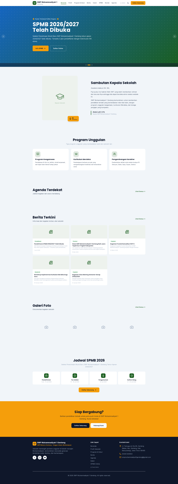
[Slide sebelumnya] (3, 36)
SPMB (101, 3)
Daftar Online (58, 48)
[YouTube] (45, 457)
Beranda (63, 3)
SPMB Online (95, 464)
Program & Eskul (79, 3)
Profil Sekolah (95, 449)
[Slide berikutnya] (175, 36)
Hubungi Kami (99, 425)
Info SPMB (39, 48)
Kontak (107, 3)
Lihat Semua (139, 191)
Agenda (114, 3)
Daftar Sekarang (138, 3)
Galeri (95, 3)
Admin (123, 3)
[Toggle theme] (128, 3)
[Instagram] (40, 457)
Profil (70, 3)
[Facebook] (34, 457)
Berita (89, 3)
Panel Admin (95, 467)
